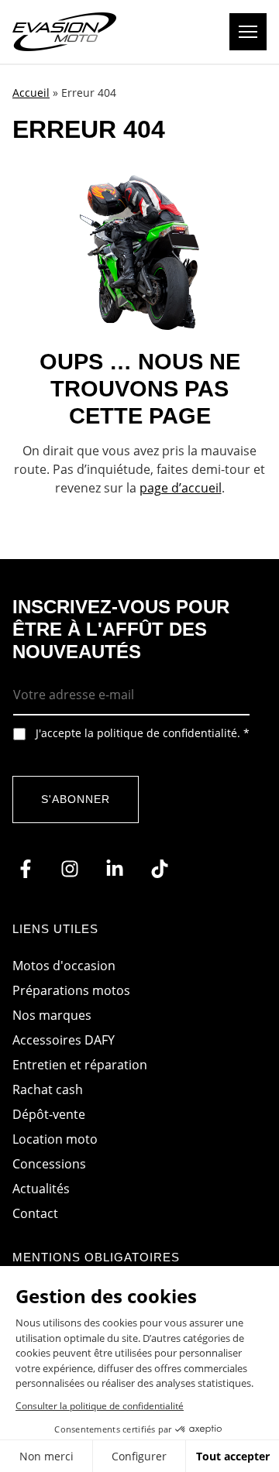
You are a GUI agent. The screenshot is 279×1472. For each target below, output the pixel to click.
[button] (248, 31)
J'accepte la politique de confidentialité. (143, 733)
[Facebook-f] (25, 869)
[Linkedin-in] (115, 869)
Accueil (31, 92)
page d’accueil (181, 487)
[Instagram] (70, 869)
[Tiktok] (159, 869)
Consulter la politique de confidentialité (100, 1405)
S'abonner (75, 799)
